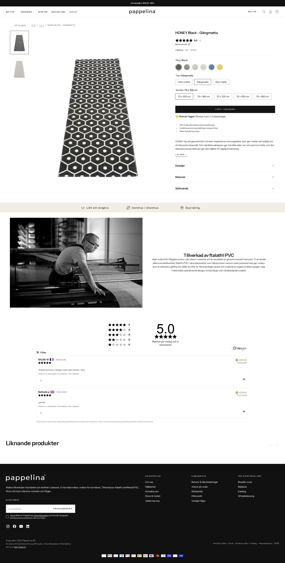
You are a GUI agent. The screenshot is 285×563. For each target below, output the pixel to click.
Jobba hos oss (152, 500)
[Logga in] (270, 11)
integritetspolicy (41, 515)
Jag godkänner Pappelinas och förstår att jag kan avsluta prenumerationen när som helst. (39, 516)
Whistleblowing (246, 496)
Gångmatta (202, 81)
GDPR (276, 543)
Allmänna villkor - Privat (223, 543)
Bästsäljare (58, 12)
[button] (264, 11)
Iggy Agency (20, 547)
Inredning (26, 12)
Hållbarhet (150, 486)
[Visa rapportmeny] (244, 380)
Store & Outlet (152, 496)
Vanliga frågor (198, 500)
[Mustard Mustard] (220, 67)
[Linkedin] (28, 526)
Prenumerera (62, 508)
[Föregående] (270, 445)
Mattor (10, 12)
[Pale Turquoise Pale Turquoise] (203, 67)
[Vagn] (277, 11)
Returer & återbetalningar (204, 482)
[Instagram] (8, 526)
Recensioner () (182, 44)
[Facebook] (14, 526)
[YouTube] (21, 526)
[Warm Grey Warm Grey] (195, 67)
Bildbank (242, 486)
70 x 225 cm (223, 96)
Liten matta (184, 81)
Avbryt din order (199, 486)
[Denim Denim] (211, 67)
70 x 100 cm (184, 96)
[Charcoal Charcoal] (187, 67)
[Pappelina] (26, 478)
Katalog (242, 491)
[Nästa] (277, 445)
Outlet (73, 12)
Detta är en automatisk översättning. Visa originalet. (58, 374)
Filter (43, 352)
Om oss (149, 482)
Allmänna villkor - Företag (246, 543)
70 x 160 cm (203, 96)
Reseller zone (245, 482)
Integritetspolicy (265, 543)
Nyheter (43, 12)
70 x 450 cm (262, 96)
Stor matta (220, 81)
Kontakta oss (151, 491)
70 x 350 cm (242, 96)
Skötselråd (197, 491)
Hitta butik (196, 496)
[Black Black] (178, 67)
